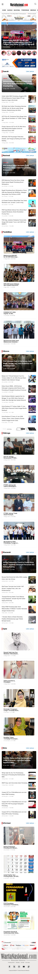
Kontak (22, 962)
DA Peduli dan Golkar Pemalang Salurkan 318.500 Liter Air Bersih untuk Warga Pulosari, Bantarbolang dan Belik (14, 109)
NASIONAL (17, 10)
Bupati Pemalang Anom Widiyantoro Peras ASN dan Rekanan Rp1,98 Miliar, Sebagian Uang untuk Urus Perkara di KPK (14, 193)
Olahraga (6, 433)
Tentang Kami (11, 962)
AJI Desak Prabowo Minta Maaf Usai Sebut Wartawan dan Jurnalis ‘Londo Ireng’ (14, 202)
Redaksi (18, 962)
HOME (4, 10)
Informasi (7, 823)
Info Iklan (27, 962)
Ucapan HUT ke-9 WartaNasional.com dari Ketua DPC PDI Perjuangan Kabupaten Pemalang (14, 805)
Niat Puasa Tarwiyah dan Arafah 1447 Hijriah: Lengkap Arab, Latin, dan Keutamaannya (13, 589)
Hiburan (6, 351)
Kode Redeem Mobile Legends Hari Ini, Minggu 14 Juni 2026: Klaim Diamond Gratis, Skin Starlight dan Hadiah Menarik (14, 399)
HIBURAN (33, 10)
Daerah (6, 71)
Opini (5, 629)
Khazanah (7, 552)
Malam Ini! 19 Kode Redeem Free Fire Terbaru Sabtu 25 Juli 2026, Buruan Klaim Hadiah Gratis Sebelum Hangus (14, 379)
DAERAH (9, 10)
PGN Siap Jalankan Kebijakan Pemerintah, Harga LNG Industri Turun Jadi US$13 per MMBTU (14, 223)
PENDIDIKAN (25, 10)
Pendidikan (7, 232)
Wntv (5, 748)
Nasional (6, 155)
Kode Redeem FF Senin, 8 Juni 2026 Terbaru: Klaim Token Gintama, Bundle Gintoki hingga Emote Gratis (13, 419)
